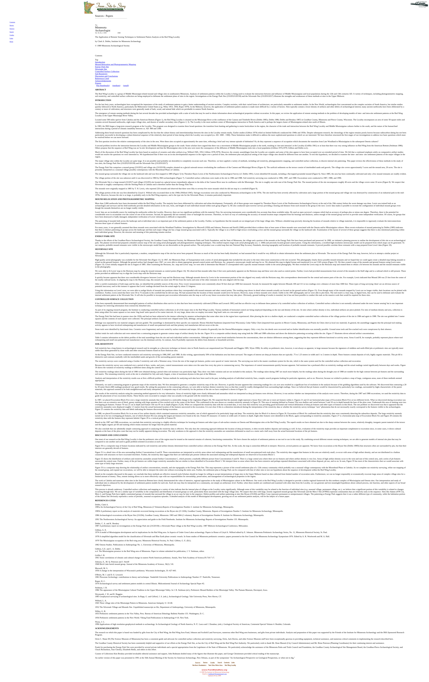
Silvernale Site (101, 69)
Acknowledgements (103, 81)
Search (12, 32)
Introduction (100, 62)
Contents (12, 22)
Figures (98, 83)
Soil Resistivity (101, 74)
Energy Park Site (102, 67)
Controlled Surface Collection (107, 71)
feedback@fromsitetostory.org (217, 674)
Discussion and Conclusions (106, 76)
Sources (12, 28)
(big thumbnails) (103, 85)
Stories (12, 25)
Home (11, 41)
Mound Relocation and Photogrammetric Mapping (115, 64)
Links (11, 38)
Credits (12, 35)
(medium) (116, 85)
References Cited (102, 78)
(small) (126, 85)
